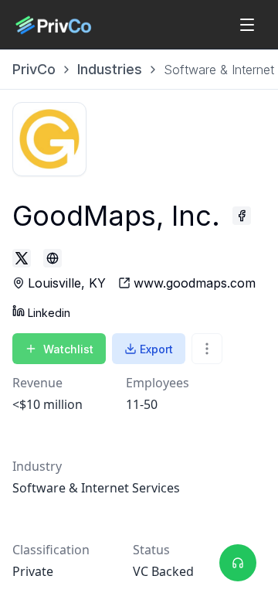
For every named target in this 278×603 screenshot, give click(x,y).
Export (156, 349)
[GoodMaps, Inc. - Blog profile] (52, 258)
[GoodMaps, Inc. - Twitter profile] (21, 258)
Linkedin (49, 312)
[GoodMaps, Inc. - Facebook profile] (241, 215)
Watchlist (68, 349)
